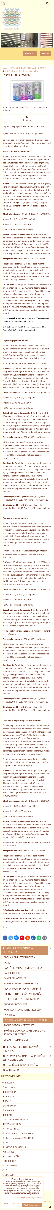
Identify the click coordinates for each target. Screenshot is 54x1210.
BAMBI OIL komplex (15, 978)
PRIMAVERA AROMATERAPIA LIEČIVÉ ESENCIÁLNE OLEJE (23, 1057)
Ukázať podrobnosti (11, 1203)
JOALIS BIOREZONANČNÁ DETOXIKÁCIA (18, 950)
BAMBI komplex (13, 973)
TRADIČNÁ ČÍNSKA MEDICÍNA (22, 1065)
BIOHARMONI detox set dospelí (22, 988)
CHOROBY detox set (15, 1004)
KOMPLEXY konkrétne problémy (23, 1009)
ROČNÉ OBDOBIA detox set (19, 1025)
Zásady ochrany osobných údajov (28, 1197)
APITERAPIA (12, 1070)
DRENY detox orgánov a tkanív (22, 993)
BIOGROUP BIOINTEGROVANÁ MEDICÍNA (20, 1048)
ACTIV (7, 962)
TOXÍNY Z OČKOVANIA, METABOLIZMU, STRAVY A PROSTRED (24, 1032)
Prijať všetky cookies (32, 1205)
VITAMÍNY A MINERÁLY (16, 1039)
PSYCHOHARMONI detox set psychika (25, 1020)
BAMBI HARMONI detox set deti (22, 983)
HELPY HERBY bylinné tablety (22, 999)
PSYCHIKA (9, 1015)
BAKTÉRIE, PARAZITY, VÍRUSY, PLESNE (24, 967)
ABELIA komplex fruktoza (19, 957)
